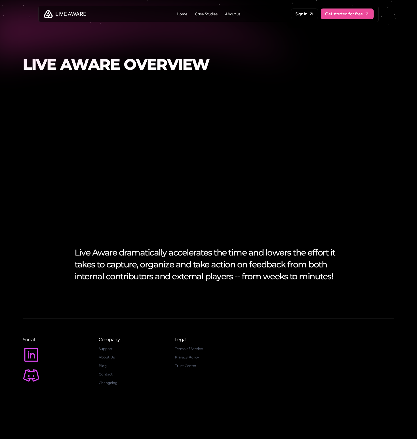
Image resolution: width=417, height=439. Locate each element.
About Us (107, 357)
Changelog (108, 383)
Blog (103, 366)
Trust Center (185, 366)
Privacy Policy (187, 357)
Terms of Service (189, 349)
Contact (106, 374)
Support (106, 349)
